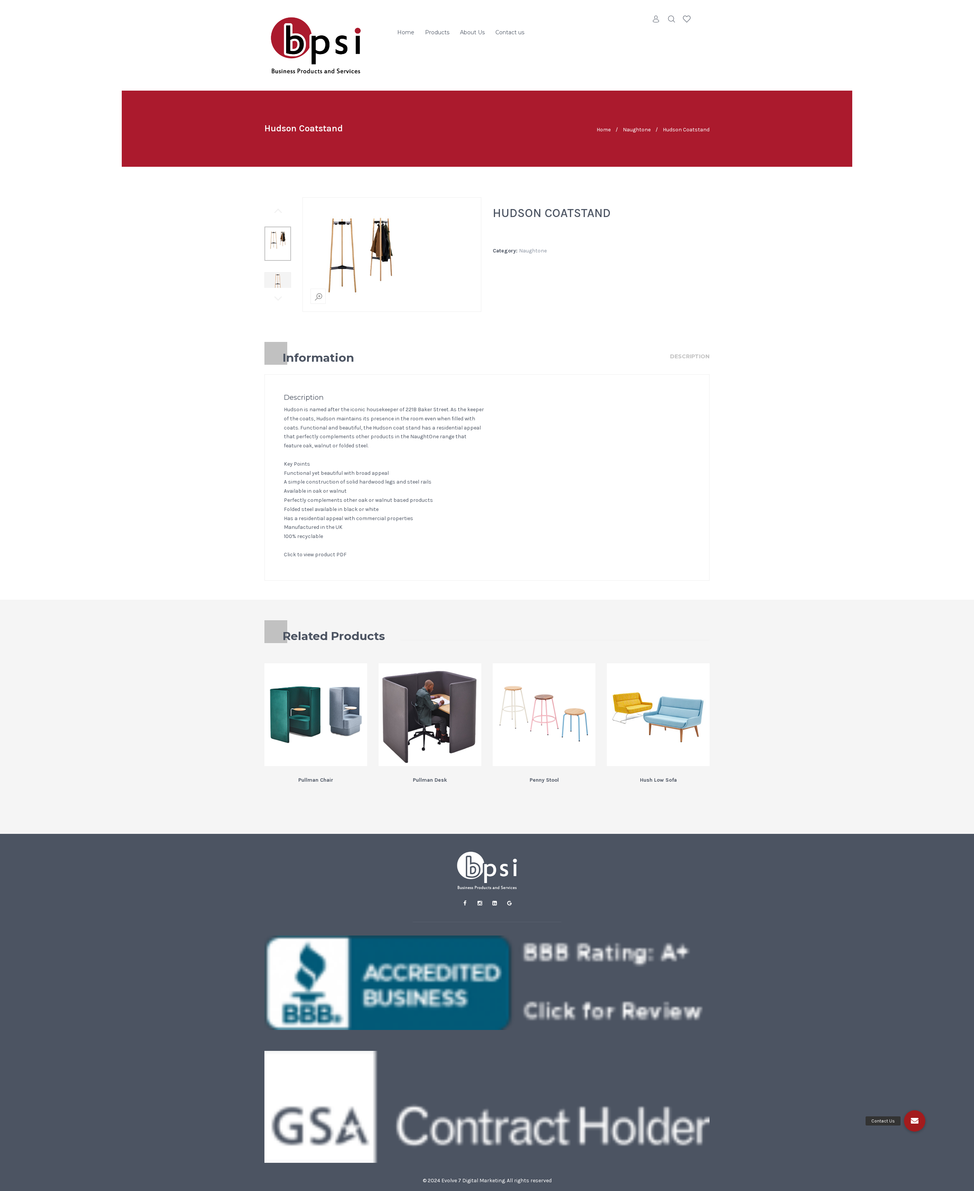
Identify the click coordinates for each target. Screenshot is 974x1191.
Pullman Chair (315, 780)
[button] (914, 1121)
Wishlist (686, 19)
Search (671, 19)
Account (656, 19)
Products (437, 32)
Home (405, 32)
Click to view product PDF (315, 554)
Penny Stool (544, 780)
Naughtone (637, 129)
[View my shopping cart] (702, 19)
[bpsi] (315, 45)
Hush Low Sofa (658, 780)
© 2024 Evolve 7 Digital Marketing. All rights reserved (487, 1180)
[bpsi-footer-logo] (487, 870)
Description (690, 356)
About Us (472, 32)
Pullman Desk (430, 780)
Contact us (509, 32)
